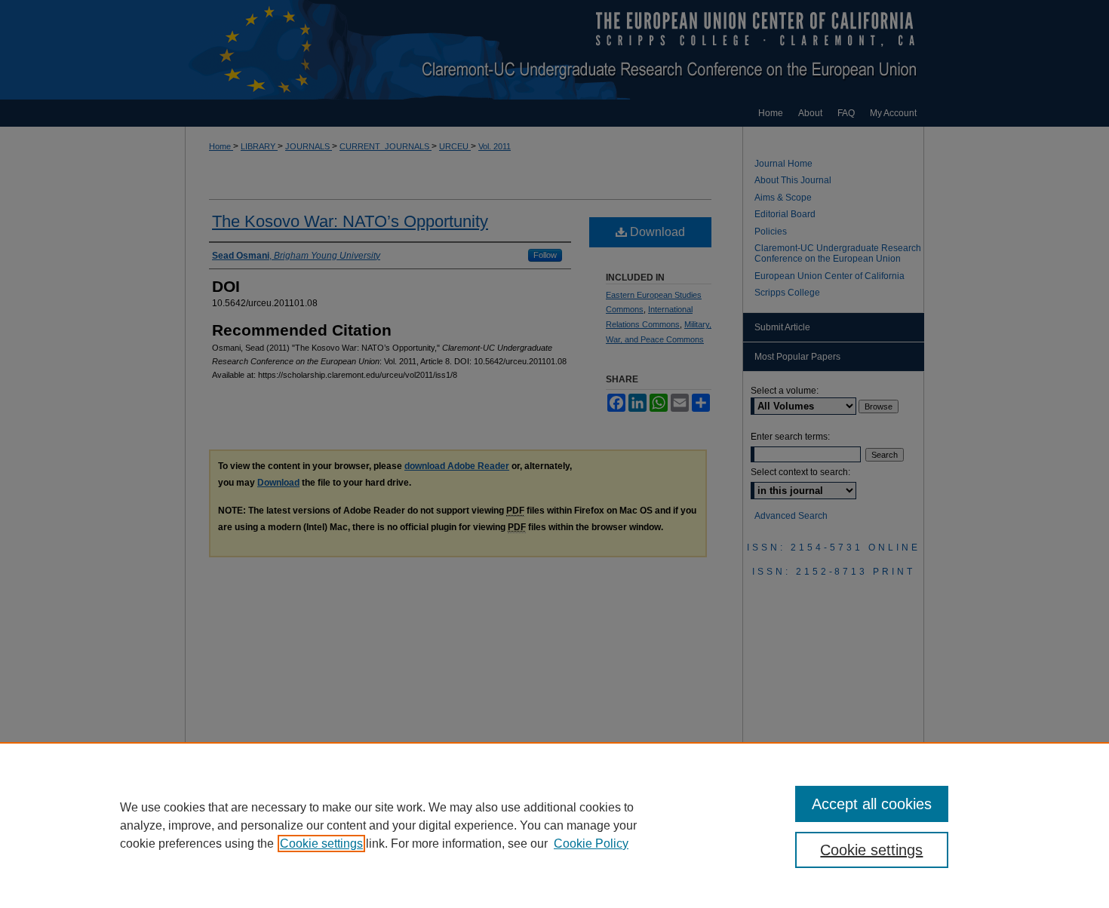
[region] (554, 825)
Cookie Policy (591, 843)
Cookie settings (321, 843)
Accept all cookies (872, 804)
